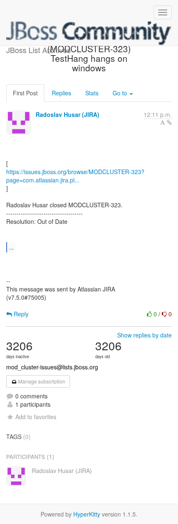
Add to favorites (35, 416)
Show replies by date (144, 335)
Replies (61, 93)
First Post (25, 93)
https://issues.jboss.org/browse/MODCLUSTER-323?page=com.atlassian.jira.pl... (75, 175)
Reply (20, 314)
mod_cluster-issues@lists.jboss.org (52, 367)
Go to (121, 93)
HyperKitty (86, 514)
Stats (92, 93)
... (11, 247)
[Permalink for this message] (169, 122)
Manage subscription (41, 381)
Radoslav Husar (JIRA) (67, 114)
